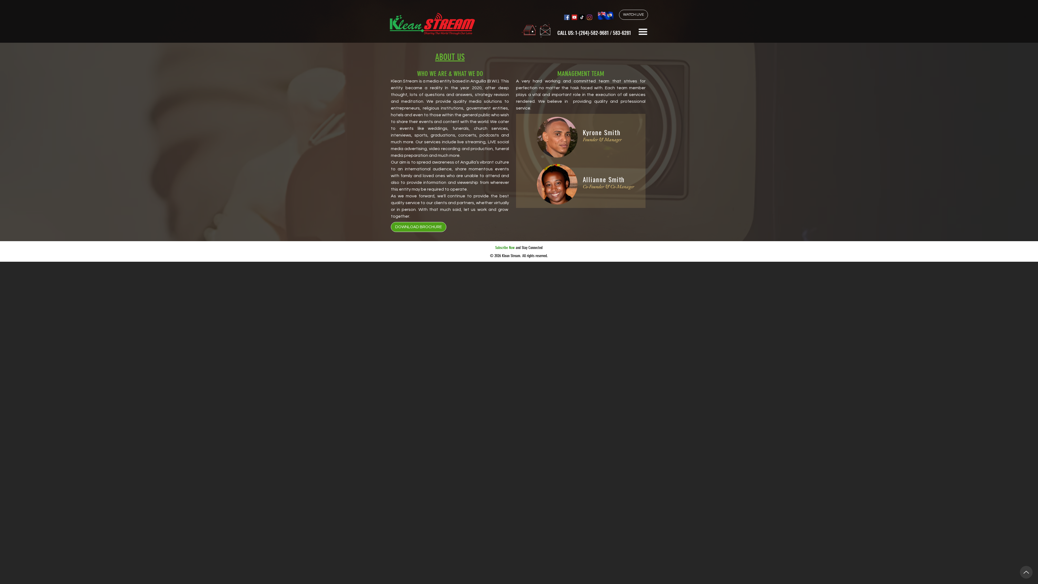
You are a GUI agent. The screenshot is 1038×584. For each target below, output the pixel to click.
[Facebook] (567, 17)
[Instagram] (589, 17)
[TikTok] (582, 17)
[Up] (1026, 572)
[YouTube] (574, 17)
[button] (643, 32)
